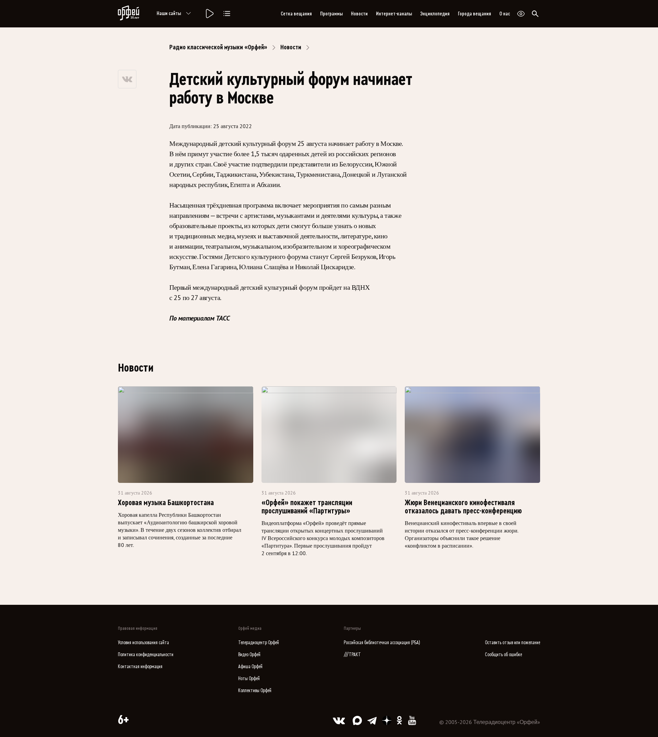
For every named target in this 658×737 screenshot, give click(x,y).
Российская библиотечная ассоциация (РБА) (382, 642)
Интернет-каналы (394, 13)
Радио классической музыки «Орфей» (218, 47)
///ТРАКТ (352, 654)
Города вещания (474, 13)
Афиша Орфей (250, 666)
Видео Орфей (249, 654)
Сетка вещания (296, 13)
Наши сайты (169, 13)
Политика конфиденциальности (145, 654)
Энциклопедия (435, 13)
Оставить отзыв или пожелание (512, 642)
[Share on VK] (127, 79)
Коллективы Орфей (254, 690)
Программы (331, 13)
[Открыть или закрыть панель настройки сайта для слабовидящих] (521, 14)
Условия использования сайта (143, 642)
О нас (504, 13)
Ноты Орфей (249, 678)
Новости (359, 13)
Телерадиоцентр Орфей (258, 642)
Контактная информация (140, 666)
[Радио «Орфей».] (209, 14)
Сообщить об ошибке (503, 654)
